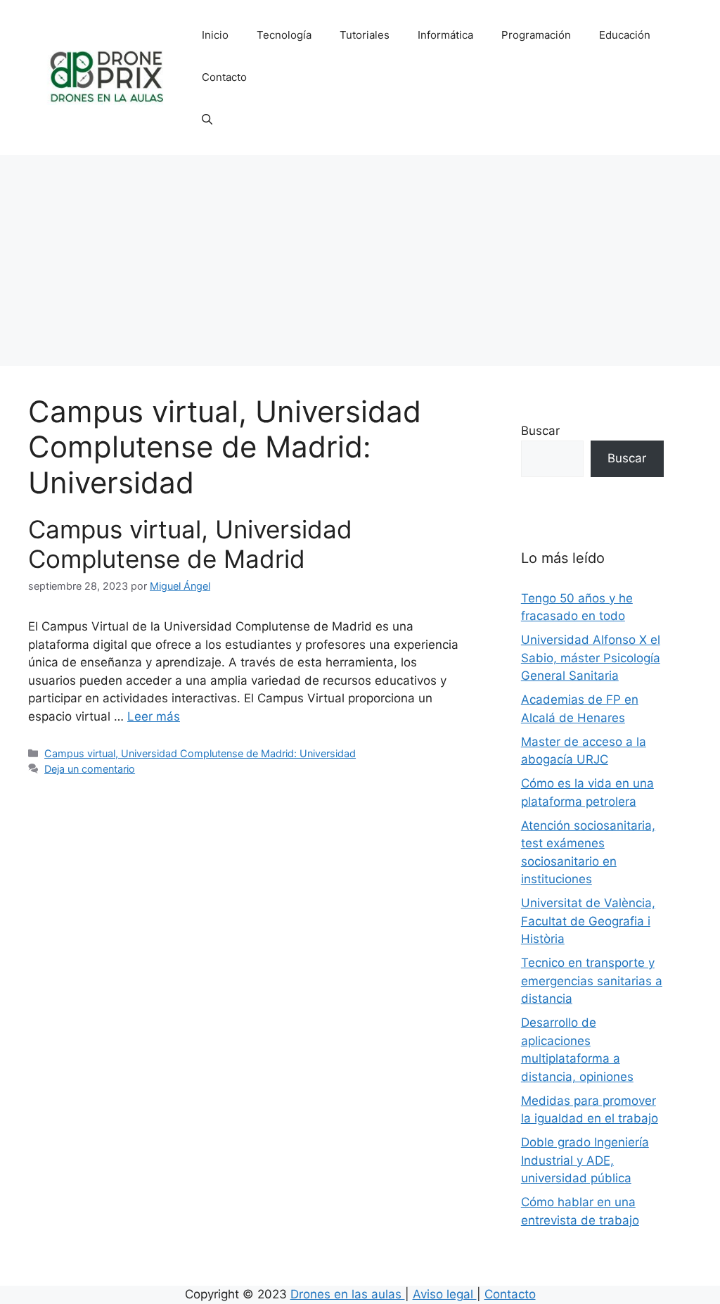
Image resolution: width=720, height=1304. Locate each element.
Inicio (215, 35)
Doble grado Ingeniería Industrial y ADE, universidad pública (585, 1160)
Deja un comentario (89, 769)
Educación (624, 35)
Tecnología (284, 35)
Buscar (540, 431)
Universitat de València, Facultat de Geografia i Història (588, 921)
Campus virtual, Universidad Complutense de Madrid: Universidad (200, 753)
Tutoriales (365, 35)
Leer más (153, 716)
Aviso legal (445, 1294)
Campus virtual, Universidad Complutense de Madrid (190, 544)
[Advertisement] (360, 260)
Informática (445, 35)
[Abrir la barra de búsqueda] (207, 120)
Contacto (224, 77)
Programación (536, 35)
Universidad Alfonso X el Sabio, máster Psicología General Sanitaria (590, 658)
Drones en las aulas (347, 1294)
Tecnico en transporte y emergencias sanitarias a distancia (591, 981)
